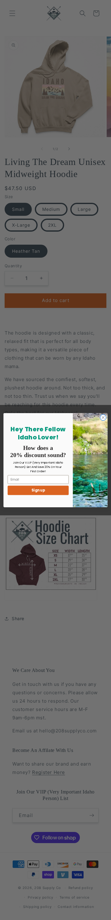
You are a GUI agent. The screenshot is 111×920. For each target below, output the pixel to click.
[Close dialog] (103, 417)
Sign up (38, 490)
